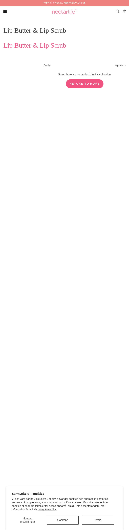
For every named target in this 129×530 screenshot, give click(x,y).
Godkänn (62, 520)
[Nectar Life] (65, 11)
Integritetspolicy (47, 509)
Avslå (98, 520)
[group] (64, 3)
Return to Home (85, 83)
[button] (117, 11)
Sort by (47, 65)
